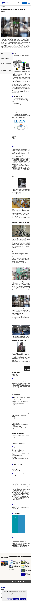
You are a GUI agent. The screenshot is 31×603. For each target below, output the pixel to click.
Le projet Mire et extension (16, 139)
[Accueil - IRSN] (6, 3)
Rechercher (19, 3)
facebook (18, 581)
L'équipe (2, 65)
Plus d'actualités (11, 569)
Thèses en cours (14, 469)
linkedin (13, 581)
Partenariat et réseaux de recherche (6, 63)
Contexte (2, 53)
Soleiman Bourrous (15, 450)
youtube (21, 581)
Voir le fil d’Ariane (3, 6)
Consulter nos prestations (16, 394)
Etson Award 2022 (15, 506)
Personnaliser (10, 599)
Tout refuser (16, 599)
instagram (15, 581)
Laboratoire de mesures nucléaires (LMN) (19, 443)
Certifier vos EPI (26, 369)
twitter (23, 581)
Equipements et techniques (5, 58)
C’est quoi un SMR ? (3, 565)
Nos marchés (2, 589)
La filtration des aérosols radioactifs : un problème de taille (21, 539)
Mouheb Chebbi (14, 451)
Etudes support (3, 60)
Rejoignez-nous (24, 2)
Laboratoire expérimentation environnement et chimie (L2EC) (21, 435)
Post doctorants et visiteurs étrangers (6, 70)
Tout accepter (23, 599)
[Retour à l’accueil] (3, 587)
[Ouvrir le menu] (20, 3)
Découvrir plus (23, 577)
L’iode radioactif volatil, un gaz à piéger (18, 541)
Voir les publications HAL (4, 557)
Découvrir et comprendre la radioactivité (14, 556)
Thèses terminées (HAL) (16, 470)
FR (28, 2)
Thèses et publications (4, 68)
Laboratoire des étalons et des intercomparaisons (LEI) (21, 442)
